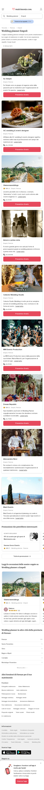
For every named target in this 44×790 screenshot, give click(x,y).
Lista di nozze (6, 709)
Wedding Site (36, 742)
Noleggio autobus (7, 697)
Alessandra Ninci (10, 459)
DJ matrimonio (6, 716)
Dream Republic (9, 404)
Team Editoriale (16, 742)
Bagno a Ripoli (6, 653)
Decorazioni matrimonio (22, 705)
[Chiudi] (41, 763)
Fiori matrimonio (7, 705)
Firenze (12, 28)
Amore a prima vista (11, 240)
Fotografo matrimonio (9, 686)
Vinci (3, 649)
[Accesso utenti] (41, 9)
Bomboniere (22, 694)
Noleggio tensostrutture (9, 701)
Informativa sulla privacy (9, 733)
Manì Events (8, 507)
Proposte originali (7, 712)
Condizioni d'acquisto (27, 730)
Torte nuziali (20, 712)
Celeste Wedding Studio (13, 295)
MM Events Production (12, 349)
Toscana (5, 28)
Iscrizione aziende (33, 739)
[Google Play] (24, 754)
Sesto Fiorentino (7, 644)
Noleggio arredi (21, 697)
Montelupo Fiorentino (9, 662)
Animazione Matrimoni (27, 701)
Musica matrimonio (8, 690)
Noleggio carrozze (19, 709)
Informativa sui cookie (27, 733)
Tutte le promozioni (21, 556)
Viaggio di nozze (33, 709)
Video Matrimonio (24, 686)
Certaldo (5, 658)
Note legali (13, 730)
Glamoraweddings (11, 185)
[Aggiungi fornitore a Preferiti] (39, 52)
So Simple (7, 79)
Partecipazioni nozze (8, 694)
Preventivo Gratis (22, 95)
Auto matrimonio (21, 690)
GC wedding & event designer (16, 130)
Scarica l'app (22, 781)
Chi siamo (5, 742)
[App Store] (9, 754)
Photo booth (30, 712)
